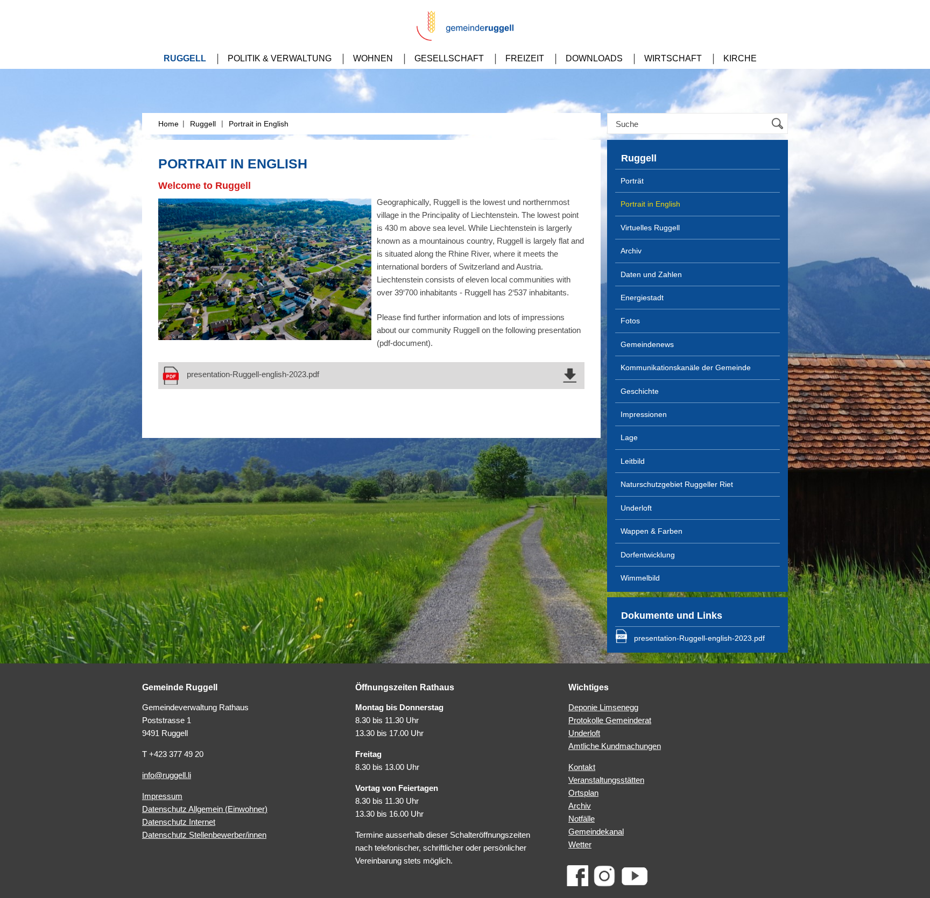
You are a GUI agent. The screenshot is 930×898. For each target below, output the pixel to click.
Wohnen (373, 58)
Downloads (594, 58)
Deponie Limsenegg (603, 707)
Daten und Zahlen (651, 274)
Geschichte (640, 391)
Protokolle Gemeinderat (609, 720)
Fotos (630, 320)
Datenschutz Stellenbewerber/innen (204, 834)
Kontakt (581, 767)
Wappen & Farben (651, 531)
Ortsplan (583, 792)
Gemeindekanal (596, 831)
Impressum (162, 796)
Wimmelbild (640, 578)
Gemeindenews (647, 344)
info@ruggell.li (166, 775)
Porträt (632, 180)
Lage (629, 437)
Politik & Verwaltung (280, 58)
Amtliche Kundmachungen (614, 746)
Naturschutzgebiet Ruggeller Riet (677, 484)
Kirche (740, 58)
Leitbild (633, 461)
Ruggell (185, 58)
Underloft (636, 508)
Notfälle (581, 818)
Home (168, 123)
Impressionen (644, 414)
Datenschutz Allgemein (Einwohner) (204, 809)
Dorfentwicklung (648, 554)
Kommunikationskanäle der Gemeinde (686, 367)
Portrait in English (258, 123)
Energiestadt (642, 297)
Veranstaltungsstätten (606, 779)
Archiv (631, 250)
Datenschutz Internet (178, 821)
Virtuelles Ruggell (650, 227)
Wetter (579, 844)
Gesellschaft (449, 58)
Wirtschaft (673, 58)
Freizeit (524, 58)
